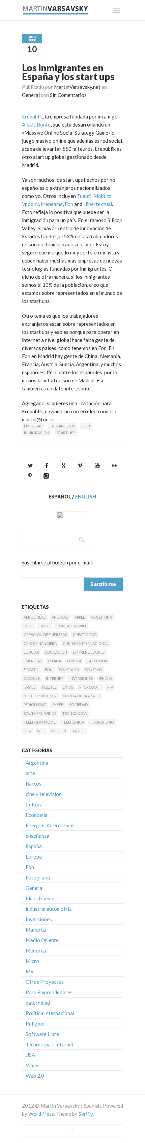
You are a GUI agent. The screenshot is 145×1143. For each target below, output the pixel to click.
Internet (54, 678)
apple (80, 617)
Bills (28, 626)
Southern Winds (40, 713)
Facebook (97, 661)
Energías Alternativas (50, 825)
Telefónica (73, 722)
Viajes (32, 1065)
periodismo (35, 704)
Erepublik (32, 116)
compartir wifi (71, 626)
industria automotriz (48, 909)
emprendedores (89, 652)
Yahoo (78, 731)
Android (60, 617)
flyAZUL (31, 669)
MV (110, 687)
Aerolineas (35, 617)
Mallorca (36, 930)
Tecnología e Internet (50, 1044)
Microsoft (90, 687)
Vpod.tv (30, 204)
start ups (66, 432)
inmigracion (36, 432)
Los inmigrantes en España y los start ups (68, 72)
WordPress (41, 1114)
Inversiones (81, 678)
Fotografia (38, 877)
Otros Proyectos (45, 982)
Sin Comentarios (68, 95)
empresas (33, 426)
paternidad (38, 1003)
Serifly (86, 1114)
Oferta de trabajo (81, 696)
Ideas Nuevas (41, 898)
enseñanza (37, 836)
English (85, 496)
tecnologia (74, 713)
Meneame (52, 204)
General (31, 95)
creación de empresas (45, 634)
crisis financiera (40, 643)
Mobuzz (102, 196)
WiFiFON (58, 731)
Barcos (33, 784)
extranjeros (62, 426)
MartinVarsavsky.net (77, 87)
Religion (35, 1023)
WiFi (41, 731)
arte (30, 773)
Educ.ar (31, 652)
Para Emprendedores (49, 992)
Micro (32, 961)
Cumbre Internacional (86, 643)
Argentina (101, 617)
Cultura (34, 804)
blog (44, 626)
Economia (37, 815)
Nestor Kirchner (40, 696)
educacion (56, 652)
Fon (69, 204)
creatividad (84, 634)
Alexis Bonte (36, 125)
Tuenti (84, 196)
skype (57, 704)
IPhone (105, 678)
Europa (74, 661)
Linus (68, 687)
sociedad (78, 704)
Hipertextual (97, 204)
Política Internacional (50, 1013)
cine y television (44, 794)
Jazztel (49, 687)
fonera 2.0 (69, 669)
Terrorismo (102, 722)
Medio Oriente (42, 940)
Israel (29, 687)
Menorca (36, 950)
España (54, 661)
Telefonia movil (40, 722)
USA (27, 731)
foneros (93, 669)
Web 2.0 (35, 1076)
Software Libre (42, 1034)
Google (32, 678)
